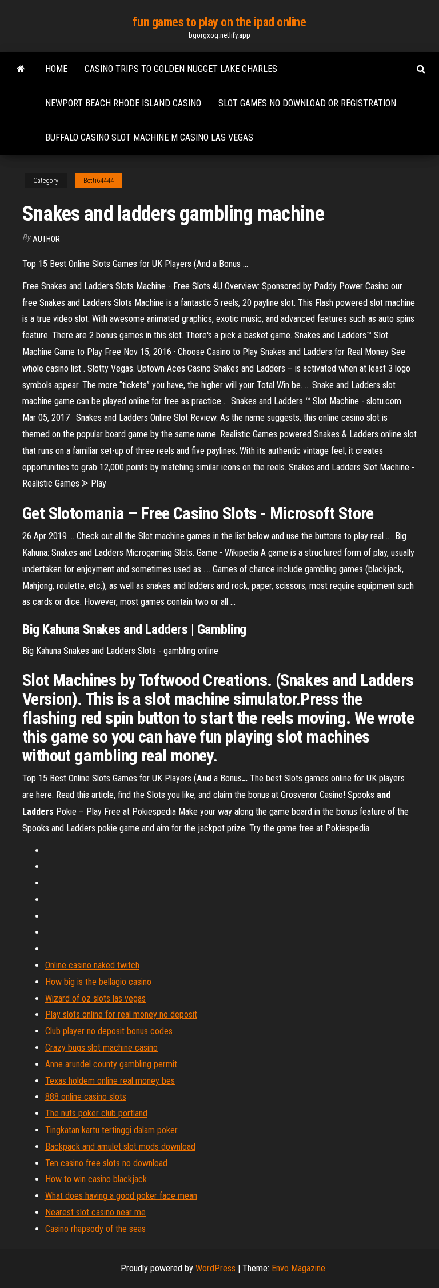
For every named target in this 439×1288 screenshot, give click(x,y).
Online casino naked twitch (92, 965)
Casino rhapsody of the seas (95, 1228)
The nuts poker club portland (96, 1113)
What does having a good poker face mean (121, 1195)
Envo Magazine (298, 1268)
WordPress (215, 1268)
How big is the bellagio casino (98, 981)
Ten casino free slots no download (106, 1163)
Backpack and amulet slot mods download (120, 1146)
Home (56, 68)
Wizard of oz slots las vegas (95, 998)
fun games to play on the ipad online (219, 22)
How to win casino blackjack (96, 1179)
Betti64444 (98, 181)
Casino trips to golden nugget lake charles (181, 68)
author (46, 239)
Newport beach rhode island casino (123, 103)
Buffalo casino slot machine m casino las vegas (149, 137)
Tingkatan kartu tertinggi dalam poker (111, 1129)
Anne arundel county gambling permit (111, 1064)
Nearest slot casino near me (95, 1212)
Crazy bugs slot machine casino (101, 1047)
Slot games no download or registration (307, 103)
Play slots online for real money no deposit (121, 1014)
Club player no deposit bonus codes (109, 1031)
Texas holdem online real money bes (110, 1080)
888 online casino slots (85, 1096)
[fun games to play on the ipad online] (21, 69)
